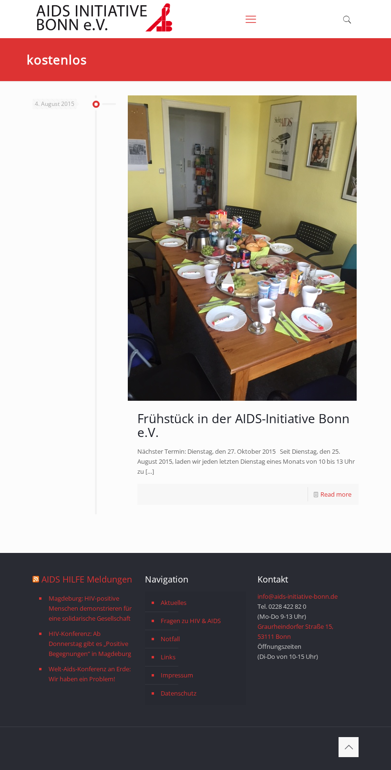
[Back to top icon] (349, 747)
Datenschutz (178, 693)
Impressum (177, 675)
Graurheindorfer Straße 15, (295, 626)
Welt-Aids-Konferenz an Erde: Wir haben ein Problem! (90, 674)
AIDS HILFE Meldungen (86, 579)
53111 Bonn (274, 636)
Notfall (170, 639)
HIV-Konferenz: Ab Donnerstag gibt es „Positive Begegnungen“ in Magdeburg (90, 643)
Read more (335, 494)
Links (168, 657)
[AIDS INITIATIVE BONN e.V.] (104, 29)
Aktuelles (173, 602)
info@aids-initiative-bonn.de (297, 596)
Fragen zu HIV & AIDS (191, 620)
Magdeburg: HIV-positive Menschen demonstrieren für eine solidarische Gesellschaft (90, 608)
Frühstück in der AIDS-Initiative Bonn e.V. (243, 425)
